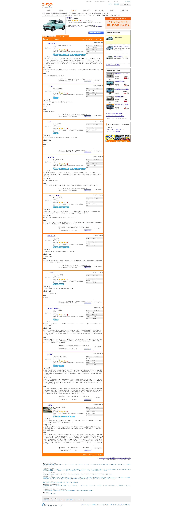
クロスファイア (82, 470)
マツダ (60, 464)
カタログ (73, 10)
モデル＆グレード (49, 36)
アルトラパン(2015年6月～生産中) (68, 490)
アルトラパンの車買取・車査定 (49, 493)
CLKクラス (59, 469)
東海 (64, 482)
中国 (71, 482)
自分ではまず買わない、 (54, 308)
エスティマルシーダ (107, 469)
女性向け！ (50, 405)
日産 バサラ (69, 478)
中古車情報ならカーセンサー (50, 499)
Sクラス (114, 469)
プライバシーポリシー (86, 504)
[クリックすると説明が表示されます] (125, 118)
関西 (67, 482)
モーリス (98, 474)
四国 (74, 482)
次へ (97, 39)
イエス (53, 465)
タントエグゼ (52, 469)
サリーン (108, 464)
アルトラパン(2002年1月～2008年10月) (51, 490)
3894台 (95, 25)
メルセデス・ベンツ (121, 464)
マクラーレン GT (120, 477)
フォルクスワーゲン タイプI (62, 477)
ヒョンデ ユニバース (120, 485)
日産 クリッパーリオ (67, 485)
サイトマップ (128, 1)
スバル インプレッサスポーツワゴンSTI (107, 477)
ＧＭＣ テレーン (76, 485)
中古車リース (80, 499)
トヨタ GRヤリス (84, 478)
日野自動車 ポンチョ (47, 478)
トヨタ (49, 464)
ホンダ (56, 464)
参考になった (88, 80)
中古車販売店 (86, 10)
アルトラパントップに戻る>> (113, 65)
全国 (44, 482)
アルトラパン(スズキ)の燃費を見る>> (115, 116)
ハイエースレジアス (85, 469)
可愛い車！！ (51, 236)
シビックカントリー (67, 469)
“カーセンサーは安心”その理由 (103, 504)
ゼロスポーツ (86, 464)
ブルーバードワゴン (94, 469)
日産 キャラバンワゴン (110, 485)
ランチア (80, 464)
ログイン (111, 4)
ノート (118, 469)
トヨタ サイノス (73, 477)
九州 (77, 482)
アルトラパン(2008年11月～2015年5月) (84, 490)
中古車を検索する (96, 32)
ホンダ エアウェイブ (47, 485)
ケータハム (109, 474)
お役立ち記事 (124, 10)
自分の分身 (50, 157)
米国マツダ (129, 464)
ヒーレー (87, 474)
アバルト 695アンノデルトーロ (59, 478)
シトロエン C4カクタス (111, 478)
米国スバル (77, 474)
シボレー (82, 474)
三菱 (72, 464)
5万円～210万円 (76, 26)
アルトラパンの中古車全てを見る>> (114, 113)
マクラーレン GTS (81, 477)
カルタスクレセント (52, 470)
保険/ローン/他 (99, 10)
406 (101, 469)
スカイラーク (46, 469)
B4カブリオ (60, 470)
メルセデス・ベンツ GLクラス (49, 477)
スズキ (69, 464)
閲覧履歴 (116, 4)
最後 (101, 39)
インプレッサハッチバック (96, 470)
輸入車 (61, 10)
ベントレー (103, 474)
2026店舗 (100, 26)
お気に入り (125, 4)
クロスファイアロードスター (71, 470)
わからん (50, 121)
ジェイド (88, 470)
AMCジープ (113, 464)
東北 (51, 482)
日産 (53, 464)
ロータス (103, 464)
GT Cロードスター (76, 469)
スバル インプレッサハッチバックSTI (97, 478)
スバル (65, 464)
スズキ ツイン (92, 485)
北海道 (47, 482)
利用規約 (94, 504)
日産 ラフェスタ (76, 478)
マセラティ (93, 474)
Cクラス (105, 470)
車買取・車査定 (73, 499)
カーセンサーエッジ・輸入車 (63, 499)
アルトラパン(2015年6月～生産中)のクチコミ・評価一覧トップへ (115, 458)
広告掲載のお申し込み (125, 504)
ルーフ (98, 464)
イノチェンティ (47, 465)
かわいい (50, 86)
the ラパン (50, 273)
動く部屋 (50, 354)
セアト (76, 464)
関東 (54, 482)
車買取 (112, 10)
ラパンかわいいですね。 (54, 195)
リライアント (93, 464)
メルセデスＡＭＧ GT (57, 485)
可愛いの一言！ (51, 43)
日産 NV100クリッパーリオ (92, 477)
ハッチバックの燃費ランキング (115, 129)
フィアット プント (84, 485)
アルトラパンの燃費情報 (114, 131)
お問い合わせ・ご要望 (114, 504)
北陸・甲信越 (59, 482)
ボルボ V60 (127, 477)
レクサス (45, 464)
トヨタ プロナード (100, 485)
